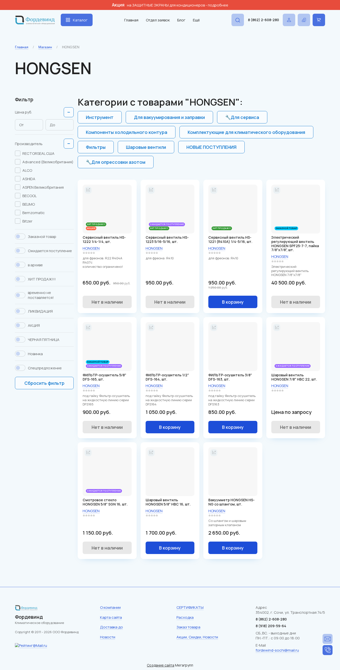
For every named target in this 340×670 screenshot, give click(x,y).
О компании (110, 607)
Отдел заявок (158, 20)
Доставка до (111, 627)
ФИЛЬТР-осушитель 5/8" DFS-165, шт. (104, 377)
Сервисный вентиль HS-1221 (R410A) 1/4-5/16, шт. (230, 239)
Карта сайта (111, 617)
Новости (107, 637)
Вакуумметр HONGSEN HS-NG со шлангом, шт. (231, 502)
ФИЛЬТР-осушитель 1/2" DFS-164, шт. (167, 377)
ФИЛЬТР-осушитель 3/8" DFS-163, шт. (230, 377)
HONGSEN (91, 248)
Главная (131, 20)
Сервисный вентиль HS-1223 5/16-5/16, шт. (167, 239)
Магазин (45, 47)
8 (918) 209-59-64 (271, 625)
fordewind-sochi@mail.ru (277, 650)
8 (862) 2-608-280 (263, 19)
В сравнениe (88, 190)
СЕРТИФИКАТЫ (190, 607)
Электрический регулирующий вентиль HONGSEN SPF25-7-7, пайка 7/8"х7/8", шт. (295, 243)
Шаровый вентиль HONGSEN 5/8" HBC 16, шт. (168, 502)
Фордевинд (29, 617)
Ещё (196, 20)
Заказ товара (188, 627)
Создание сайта (160, 665)
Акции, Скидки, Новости (197, 637)
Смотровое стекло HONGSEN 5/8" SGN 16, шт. (105, 502)
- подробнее (217, 5)
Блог (181, 20)
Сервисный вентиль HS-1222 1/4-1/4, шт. (104, 239)
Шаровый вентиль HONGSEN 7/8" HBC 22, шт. (294, 377)
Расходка (185, 617)
